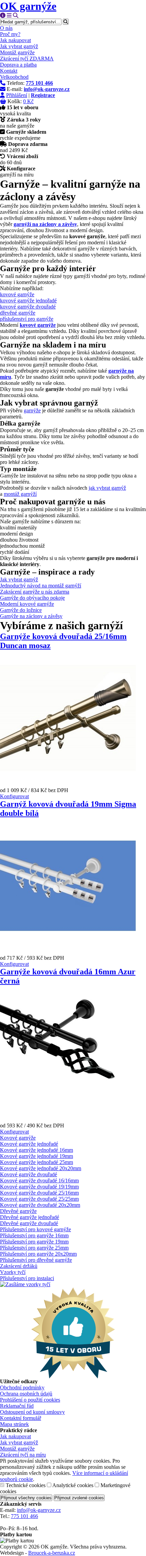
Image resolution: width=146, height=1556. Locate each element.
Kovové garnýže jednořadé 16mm (36, 1150)
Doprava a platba (18, 65)
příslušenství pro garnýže (26, 319)
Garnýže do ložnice (21, 610)
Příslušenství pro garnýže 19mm (34, 1241)
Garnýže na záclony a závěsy (31, 616)
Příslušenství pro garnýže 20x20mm (38, 1254)
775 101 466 (24, 1516)
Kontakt (8, 71)
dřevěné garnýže (17, 313)
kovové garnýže (17, 294)
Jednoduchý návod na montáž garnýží (40, 585)
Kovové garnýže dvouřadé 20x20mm (40, 1205)
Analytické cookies (72, 1485)
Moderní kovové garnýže (27, 604)
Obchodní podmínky (22, 1387)
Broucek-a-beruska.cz (51, 1553)
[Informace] (2, 15)
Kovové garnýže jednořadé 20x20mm (40, 1168)
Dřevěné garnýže (18, 1211)
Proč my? (10, 34)
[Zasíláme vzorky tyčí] (25, 1284)
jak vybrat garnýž (107, 488)
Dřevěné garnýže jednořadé (29, 1217)
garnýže (32, 410)
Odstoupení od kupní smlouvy (32, 1412)
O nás (6, 28)
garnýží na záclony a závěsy (45, 224)
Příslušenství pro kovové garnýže (35, 1229)
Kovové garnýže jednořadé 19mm (36, 1156)
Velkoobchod (14, 77)
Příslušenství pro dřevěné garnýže (36, 1260)
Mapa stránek (14, 1424)
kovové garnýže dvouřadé (28, 307)
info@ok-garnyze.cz (39, 1510)
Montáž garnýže (17, 52)
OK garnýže (28, 6)
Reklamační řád (17, 1406)
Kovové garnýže (18, 1138)
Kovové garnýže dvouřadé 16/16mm (39, 1180)
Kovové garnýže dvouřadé (28, 1174)
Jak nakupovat (15, 40)
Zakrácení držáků (18, 1266)
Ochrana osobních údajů (26, 1393)
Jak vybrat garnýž (19, 46)
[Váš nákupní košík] (3, 101)
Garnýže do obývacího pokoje (32, 598)
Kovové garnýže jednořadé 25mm (36, 1162)
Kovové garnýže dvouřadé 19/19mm (39, 1186)
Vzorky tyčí (12, 1272)
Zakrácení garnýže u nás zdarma (34, 592)
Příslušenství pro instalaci (27, 1278)
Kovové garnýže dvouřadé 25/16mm (39, 1193)
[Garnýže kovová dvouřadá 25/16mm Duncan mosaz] (68, 784)
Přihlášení (16, 95)
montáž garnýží (20, 494)
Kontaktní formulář (20, 1418)
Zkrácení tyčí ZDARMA (27, 58)
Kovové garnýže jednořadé (29, 1144)
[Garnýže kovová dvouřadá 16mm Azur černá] (68, 1119)
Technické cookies (25, 1485)
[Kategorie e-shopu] (9, 15)
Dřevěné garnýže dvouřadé (29, 1223)
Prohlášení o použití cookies (30, 1400)
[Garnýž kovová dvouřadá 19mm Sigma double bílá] (68, 952)
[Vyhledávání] (15, 15)
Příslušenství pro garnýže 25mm (34, 1248)
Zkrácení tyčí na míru (23, 1455)
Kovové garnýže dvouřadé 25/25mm (39, 1199)
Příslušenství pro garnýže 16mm (34, 1235)
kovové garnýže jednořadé (28, 300)
